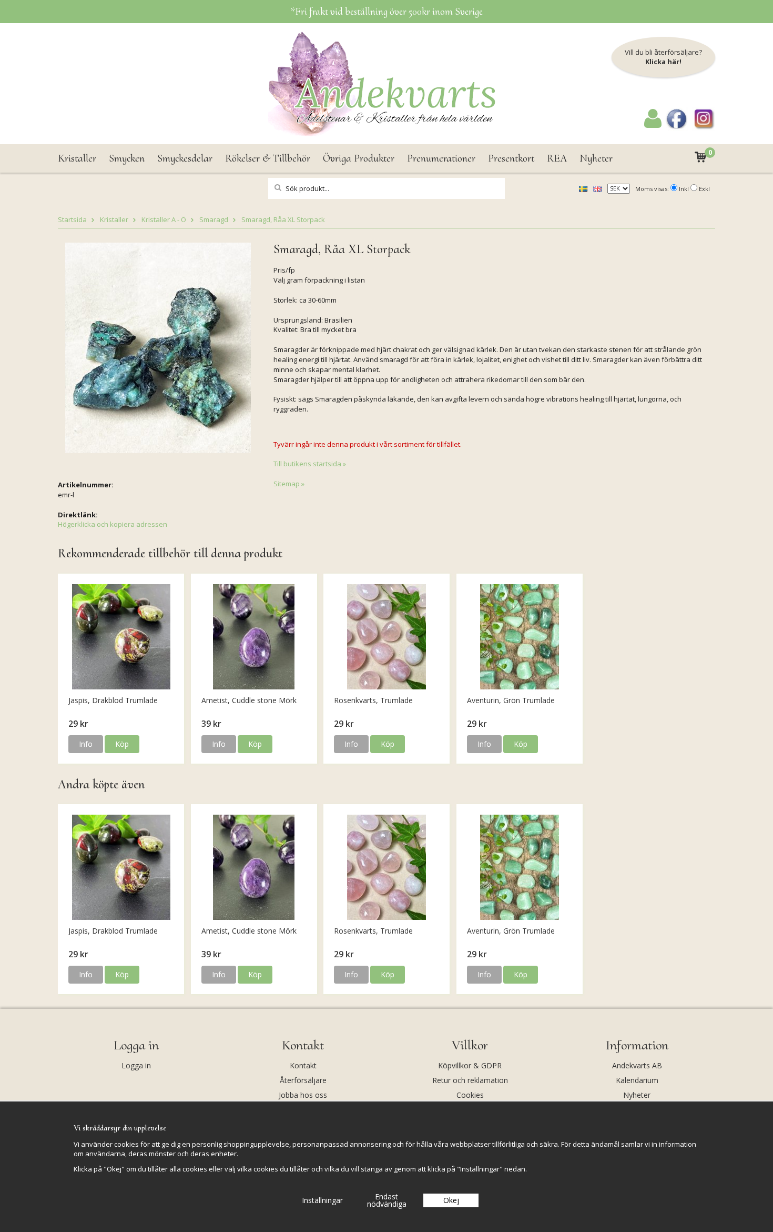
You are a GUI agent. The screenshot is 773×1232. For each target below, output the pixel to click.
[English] (597, 188)
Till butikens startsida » (309, 463)
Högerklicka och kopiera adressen (112, 524)
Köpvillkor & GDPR (470, 1065)
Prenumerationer (441, 158)
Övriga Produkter (358, 158)
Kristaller (77, 158)
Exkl (704, 189)
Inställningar (322, 1200)
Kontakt (303, 1065)
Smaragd (213, 219)
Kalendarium (637, 1080)
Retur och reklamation (470, 1080)
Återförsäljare (303, 1080)
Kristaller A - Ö (163, 219)
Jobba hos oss (303, 1095)
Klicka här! (663, 61)
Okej (451, 1200)
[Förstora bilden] (158, 347)
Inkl (684, 189)
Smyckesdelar (184, 158)
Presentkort (511, 158)
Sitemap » (288, 483)
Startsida (72, 219)
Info (86, 744)
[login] (653, 125)
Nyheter (596, 158)
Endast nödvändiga (386, 1200)
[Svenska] (583, 188)
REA (557, 158)
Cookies (470, 1095)
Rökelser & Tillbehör (267, 158)
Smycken (127, 158)
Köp (122, 744)
